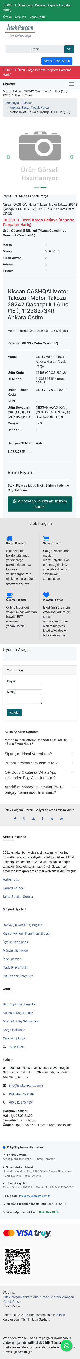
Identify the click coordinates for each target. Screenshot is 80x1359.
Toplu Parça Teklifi (15, 967)
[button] (40, 157)
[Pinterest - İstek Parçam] (53, 819)
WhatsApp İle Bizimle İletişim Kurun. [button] (42, 504)
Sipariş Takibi (37, 17)
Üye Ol (7, 17)
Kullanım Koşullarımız (18, 1013)
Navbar (9, 84)
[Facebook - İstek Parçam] (16, 819)
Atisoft (60, 1315)
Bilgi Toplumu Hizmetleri (20, 1004)
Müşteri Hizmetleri (15, 950)
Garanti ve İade (13, 888)
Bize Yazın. (17, 1047)
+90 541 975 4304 (21, 1102)
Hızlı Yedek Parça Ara (18, 976)
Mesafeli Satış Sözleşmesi (21, 1021)
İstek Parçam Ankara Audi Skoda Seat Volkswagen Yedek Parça (38, 1299)
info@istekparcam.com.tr (34, 1196)
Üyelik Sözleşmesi (16, 942)
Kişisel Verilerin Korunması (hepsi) (26, 933)
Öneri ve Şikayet (14, 1038)
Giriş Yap (20, 17)
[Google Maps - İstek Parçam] (35, 819)
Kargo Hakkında (14, 1030)
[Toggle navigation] (71, 84)
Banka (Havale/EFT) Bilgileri (23, 925)
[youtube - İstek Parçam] (63, 819)
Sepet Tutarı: (57, 61)
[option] (40, 157)
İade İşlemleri (12, 959)
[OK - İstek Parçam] (44, 819)
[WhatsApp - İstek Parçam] (25, 819)
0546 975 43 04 (49, 1212)
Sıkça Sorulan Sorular (18, 896)
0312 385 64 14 (56, 1204)
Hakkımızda (11, 879)
